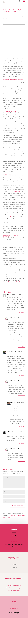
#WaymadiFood (20, 14)
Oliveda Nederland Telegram (14, 588)
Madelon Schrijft (18, 16)
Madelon (7, 14)
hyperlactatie (17, 191)
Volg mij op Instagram (14, 590)
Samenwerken (14, 608)
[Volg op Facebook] (15, 535)
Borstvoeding (6, 16)
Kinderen (11, 16)
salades (11, 216)
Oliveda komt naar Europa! (14, 585)
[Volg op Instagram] (12, 535)
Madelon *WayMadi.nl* (14, 318)
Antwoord (21, 312)
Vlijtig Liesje (10, 431)
